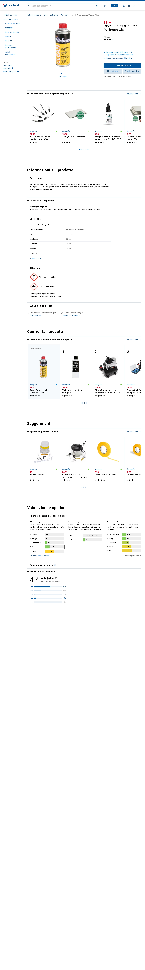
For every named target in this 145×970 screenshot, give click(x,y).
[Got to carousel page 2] (63, 73)
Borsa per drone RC (12, 32)
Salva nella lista (133, 71)
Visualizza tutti (132, 94)
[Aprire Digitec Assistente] (124, 5)
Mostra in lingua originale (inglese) (45, 665)
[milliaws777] (47, 648)
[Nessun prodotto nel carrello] (139, 5)
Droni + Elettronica (10, 19)
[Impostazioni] (104, 5)
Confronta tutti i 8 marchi (39, 556)
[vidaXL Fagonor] (43, 460)
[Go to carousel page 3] (82, 149)
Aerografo (9, 28)
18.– (107, 22)
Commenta (36, 638)
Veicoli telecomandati (10, 53)
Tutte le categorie (10, 15)
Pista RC (8, 41)
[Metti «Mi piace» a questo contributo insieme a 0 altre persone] (130, 620)
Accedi (114, 6)
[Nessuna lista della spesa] (134, 5)
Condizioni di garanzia (71, 315)
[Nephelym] (47, 620)
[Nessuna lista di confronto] (129, 5)
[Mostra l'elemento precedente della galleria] (27, 45)
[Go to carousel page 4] (84, 149)
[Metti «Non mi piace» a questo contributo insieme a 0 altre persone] (139, 620)
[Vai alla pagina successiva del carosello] (137, 122)
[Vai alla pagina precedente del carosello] (31, 122)
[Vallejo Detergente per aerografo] (76, 371)
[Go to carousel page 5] (86, 149)
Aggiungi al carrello (124, 66)
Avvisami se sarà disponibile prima (119, 58)
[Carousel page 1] (61, 73)
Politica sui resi (35, 315)
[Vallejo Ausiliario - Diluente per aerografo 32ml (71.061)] (108, 122)
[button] (122, 53)
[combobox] (41, 612)
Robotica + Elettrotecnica (10, 46)
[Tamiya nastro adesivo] (108, 460)
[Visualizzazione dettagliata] (47, 543)
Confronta (114, 71)
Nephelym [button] (39, 619)
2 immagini (63, 77)
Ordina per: (34, 613)
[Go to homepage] (11, 5)
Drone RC (8, 37)
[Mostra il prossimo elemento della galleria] (99, 45)
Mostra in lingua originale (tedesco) (45, 633)
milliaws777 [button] (40, 647)
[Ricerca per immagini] (96, 6)
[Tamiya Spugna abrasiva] (76, 122)
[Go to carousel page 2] (81, 149)
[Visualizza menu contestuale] (125, 620)
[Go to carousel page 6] (87, 149)
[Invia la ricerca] (29, 6)
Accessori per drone (12, 24)
